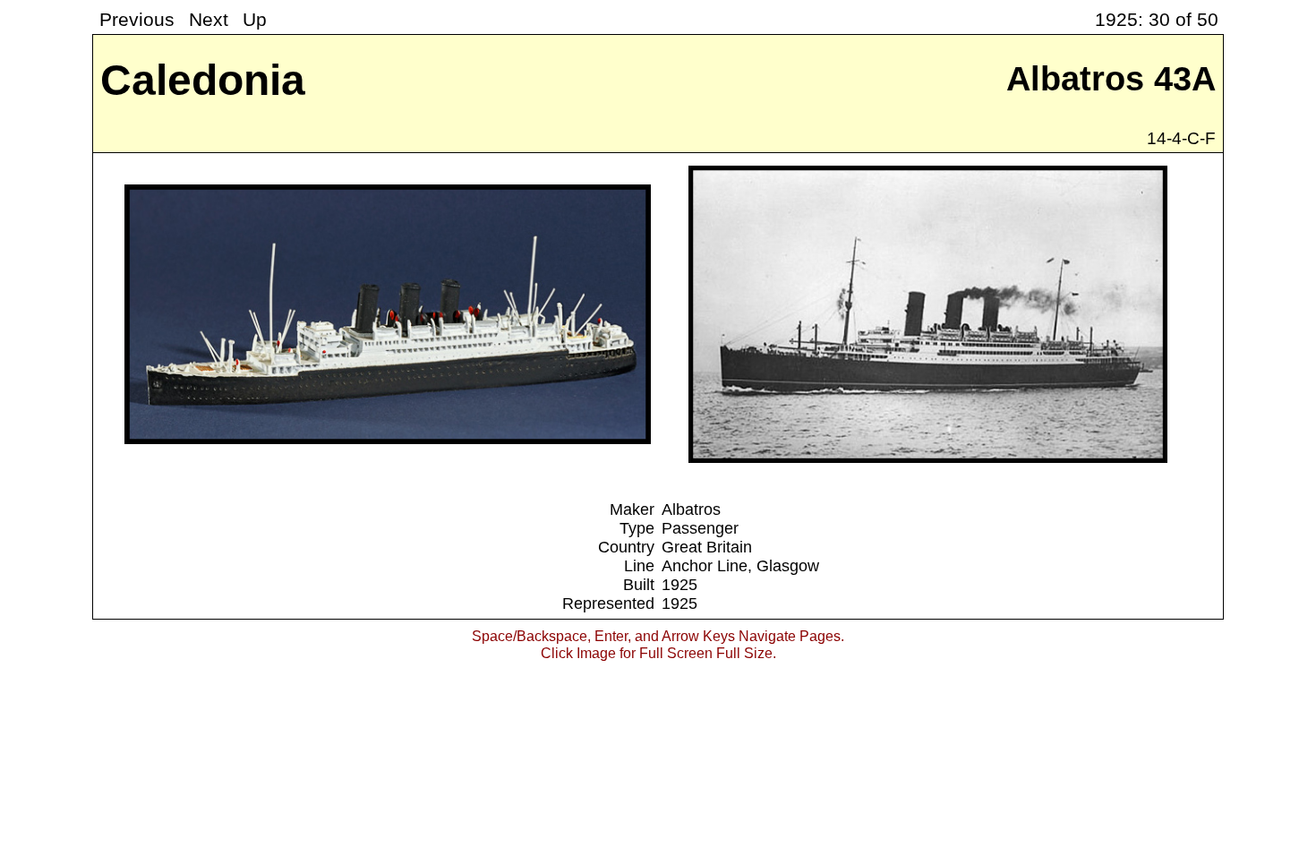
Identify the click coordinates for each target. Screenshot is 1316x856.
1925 (679, 585)
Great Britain (707, 547)
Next (208, 19)
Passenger (700, 528)
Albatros (691, 509)
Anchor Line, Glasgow (740, 566)
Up (255, 19)
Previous (137, 19)
